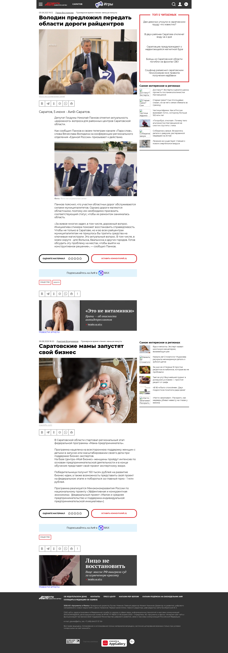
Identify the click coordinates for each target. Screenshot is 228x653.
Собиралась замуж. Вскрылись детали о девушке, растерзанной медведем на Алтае (169, 133)
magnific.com (45, 425)
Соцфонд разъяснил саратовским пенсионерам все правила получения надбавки (164, 73)
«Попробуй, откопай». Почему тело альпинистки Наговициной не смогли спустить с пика (170, 123)
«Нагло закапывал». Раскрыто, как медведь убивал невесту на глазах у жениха (170, 400)
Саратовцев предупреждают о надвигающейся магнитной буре (164, 48)
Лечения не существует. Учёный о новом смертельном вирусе (169, 142)
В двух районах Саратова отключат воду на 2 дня (164, 35)
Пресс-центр (109, 597)
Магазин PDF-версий (129, 597)
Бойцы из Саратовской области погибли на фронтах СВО (164, 60)
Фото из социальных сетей (52, 96)
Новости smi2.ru (49, 332)
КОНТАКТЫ (95, 597)
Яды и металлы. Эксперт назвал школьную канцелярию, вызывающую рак (168, 349)
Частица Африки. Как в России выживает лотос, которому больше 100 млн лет (170, 112)
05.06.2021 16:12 (46, 12)
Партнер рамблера (90, 641)
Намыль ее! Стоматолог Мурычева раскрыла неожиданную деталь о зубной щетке (169, 359)
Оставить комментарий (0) (114, 259)
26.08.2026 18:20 (46, 341)
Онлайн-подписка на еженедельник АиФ (162, 597)
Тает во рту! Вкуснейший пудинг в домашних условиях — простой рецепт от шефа (169, 379)
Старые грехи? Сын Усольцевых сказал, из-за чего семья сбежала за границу (170, 102)
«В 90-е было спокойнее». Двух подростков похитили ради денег (169, 388)
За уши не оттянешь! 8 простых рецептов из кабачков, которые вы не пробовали (171, 369)
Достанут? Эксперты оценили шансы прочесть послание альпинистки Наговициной (171, 92)
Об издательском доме (75, 597)
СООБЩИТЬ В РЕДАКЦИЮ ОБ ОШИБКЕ (81, 600)
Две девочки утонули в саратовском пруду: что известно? (164, 23)
